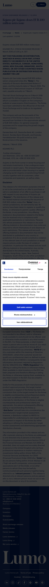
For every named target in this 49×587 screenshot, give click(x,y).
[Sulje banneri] (45, 263)
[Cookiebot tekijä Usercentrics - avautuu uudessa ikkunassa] (31, 262)
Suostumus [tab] (8, 269)
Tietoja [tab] (40, 269)
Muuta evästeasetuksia (23, 315)
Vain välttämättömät (24, 322)
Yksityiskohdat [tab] (24, 269)
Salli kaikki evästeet (24, 307)
